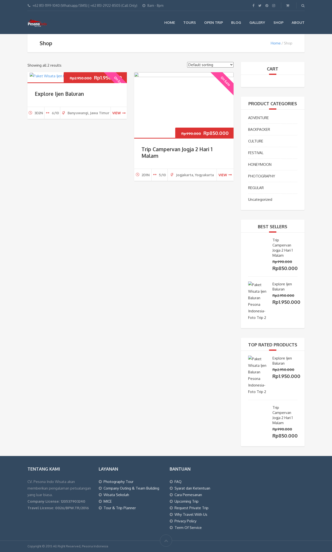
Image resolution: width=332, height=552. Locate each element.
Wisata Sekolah (116, 494)
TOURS (189, 22)
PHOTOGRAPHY (261, 176)
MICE (108, 501)
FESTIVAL (255, 152)
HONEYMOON (259, 164)
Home (276, 43)
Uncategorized (260, 199)
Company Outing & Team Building (131, 488)
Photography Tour (118, 481)
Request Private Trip (192, 508)
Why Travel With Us (191, 514)
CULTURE (255, 141)
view (116, 113)
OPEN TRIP (213, 22)
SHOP (278, 22)
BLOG (236, 22)
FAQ (178, 481)
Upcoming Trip (187, 501)
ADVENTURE (258, 117)
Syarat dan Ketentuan (192, 488)
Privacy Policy (185, 521)
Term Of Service (188, 527)
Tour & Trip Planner (120, 508)
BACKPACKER (259, 129)
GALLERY (257, 22)
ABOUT (298, 22)
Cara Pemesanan (188, 494)
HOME (169, 22)
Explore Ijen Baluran (59, 93)
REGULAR (256, 187)
